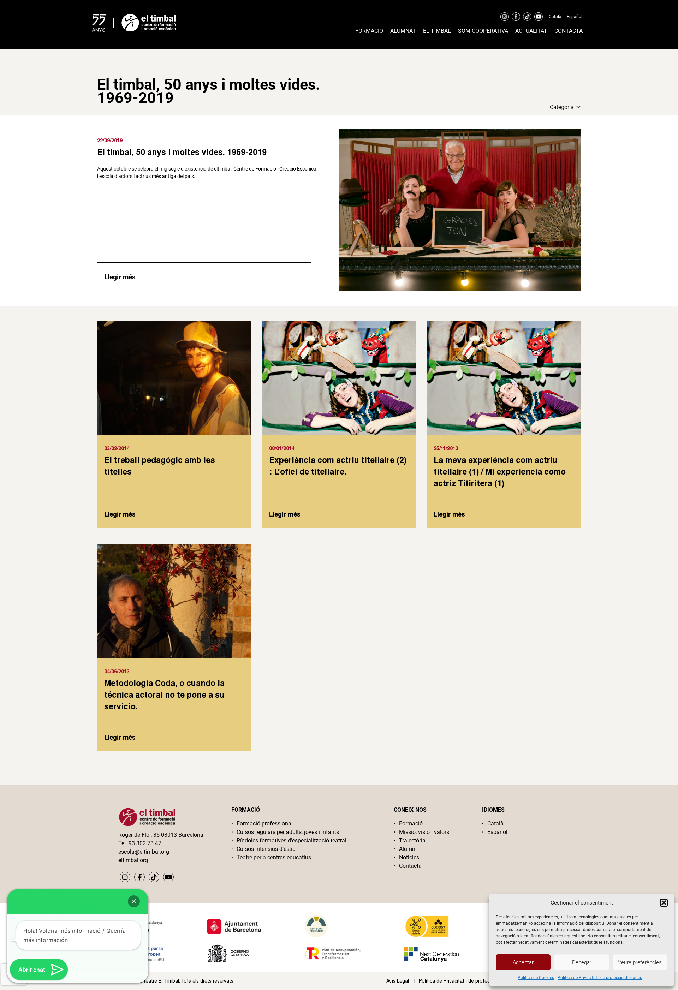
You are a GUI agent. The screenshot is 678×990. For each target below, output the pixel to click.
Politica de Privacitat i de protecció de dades (600, 977)
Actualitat (531, 31)
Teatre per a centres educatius (274, 857)
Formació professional (265, 823)
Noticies (409, 857)
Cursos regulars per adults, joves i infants (288, 832)
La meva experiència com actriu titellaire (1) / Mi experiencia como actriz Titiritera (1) (500, 471)
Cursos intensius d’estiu (266, 849)
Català (555, 16)
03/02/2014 (117, 448)
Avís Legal (397, 981)
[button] (663, 902)
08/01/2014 (282, 448)
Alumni (408, 849)
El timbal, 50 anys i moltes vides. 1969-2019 (182, 152)
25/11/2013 (446, 448)
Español (574, 16)
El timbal (437, 31)
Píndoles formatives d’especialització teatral (291, 840)
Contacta (568, 31)
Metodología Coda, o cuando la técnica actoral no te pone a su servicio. (164, 694)
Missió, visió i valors (424, 832)
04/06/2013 (117, 671)
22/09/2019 (110, 140)
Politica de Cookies (536, 977)
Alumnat (403, 31)
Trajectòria (412, 840)
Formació (369, 31)
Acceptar (523, 962)
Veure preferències (640, 962)
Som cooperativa (483, 31)
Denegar (581, 962)
